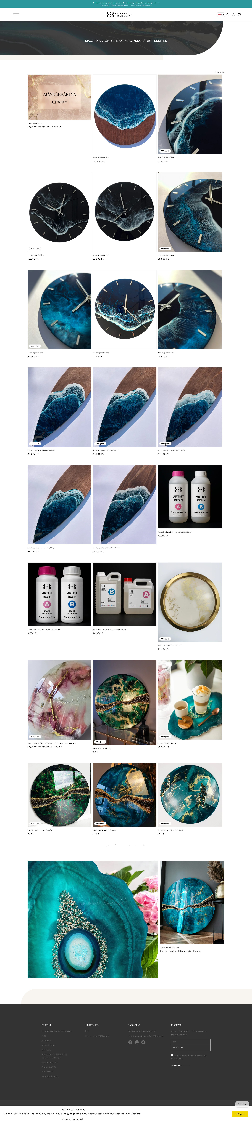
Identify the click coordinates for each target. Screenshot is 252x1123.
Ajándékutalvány (34, 123)
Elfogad (240, 1114)
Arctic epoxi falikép (101, 157)
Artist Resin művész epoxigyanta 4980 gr (109, 630)
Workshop (46, 1050)
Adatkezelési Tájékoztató (97, 1036)
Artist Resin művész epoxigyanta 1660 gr (174, 532)
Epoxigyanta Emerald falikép (40, 830)
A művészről (48, 1072)
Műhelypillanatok (50, 1076)
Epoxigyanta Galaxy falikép (104, 830)
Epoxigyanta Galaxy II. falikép (170, 830)
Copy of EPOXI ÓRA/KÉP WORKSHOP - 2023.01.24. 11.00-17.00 (52, 743)
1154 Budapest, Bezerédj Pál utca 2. (146, 1036)
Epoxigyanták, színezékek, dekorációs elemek (55, 1056)
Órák (44, 1036)
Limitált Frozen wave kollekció (57, 1031)
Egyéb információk (72, 1119)
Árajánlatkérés (49, 1067)
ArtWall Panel (48, 1045)
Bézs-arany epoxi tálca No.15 (170, 645)
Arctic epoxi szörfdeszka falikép (41, 450)
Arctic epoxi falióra (166, 157)
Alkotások (46, 1041)
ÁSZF (87, 1031)
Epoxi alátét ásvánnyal (167, 743)
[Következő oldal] (144, 845)
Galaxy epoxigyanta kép (170, 947)
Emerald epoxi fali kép (102, 748)
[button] (16, 14)
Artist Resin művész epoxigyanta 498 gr (44, 630)
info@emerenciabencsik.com (142, 1031)
